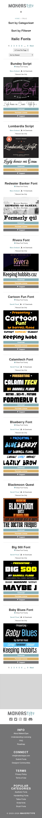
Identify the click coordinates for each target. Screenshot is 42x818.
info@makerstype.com (21, 755)
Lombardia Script (21, 126)
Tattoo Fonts (21, 799)
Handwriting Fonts (21, 795)
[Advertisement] (21, 691)
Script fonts (21, 802)
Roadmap (21, 744)
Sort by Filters (21, 30)
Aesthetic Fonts (21, 792)
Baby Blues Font (21, 609)
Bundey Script (21, 63)
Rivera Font (21, 240)
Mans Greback (15, 71)
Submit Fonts (21, 759)
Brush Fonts (21, 806)
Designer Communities (21, 762)
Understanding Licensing (21, 737)
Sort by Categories (21, 23)
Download (21, 109)
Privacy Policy (21, 774)
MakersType (27, 813)
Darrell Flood (14, 304)
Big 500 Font (21, 547)
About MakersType (21, 733)
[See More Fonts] (15, 66)
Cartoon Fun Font (21, 296)
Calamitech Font (21, 359)
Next (32, 45)
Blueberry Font (21, 422)
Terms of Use (21, 777)
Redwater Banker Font (21, 183)
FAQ (21, 740)
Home (17, 19)
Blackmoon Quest (21, 484)
